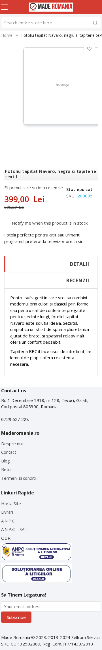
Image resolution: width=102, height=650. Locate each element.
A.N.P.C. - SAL (14, 529)
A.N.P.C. (8, 521)
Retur (6, 469)
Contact (8, 452)
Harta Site (11, 503)
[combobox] (51, 22)
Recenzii (77, 280)
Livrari (7, 512)
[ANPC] (36, 551)
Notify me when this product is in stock (50, 223)
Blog (5, 461)
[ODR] (36, 572)
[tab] (51, 264)
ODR (5, 538)
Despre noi (12, 443)
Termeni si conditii (19, 478)
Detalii (79, 264)
